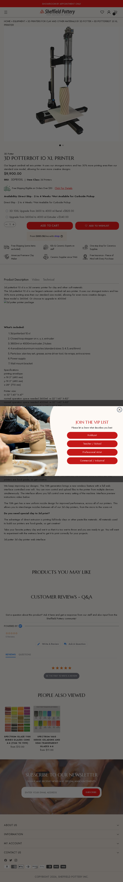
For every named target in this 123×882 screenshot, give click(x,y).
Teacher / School (92, 443)
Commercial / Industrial (92, 460)
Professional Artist (92, 452)
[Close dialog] (119, 409)
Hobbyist (92, 435)
